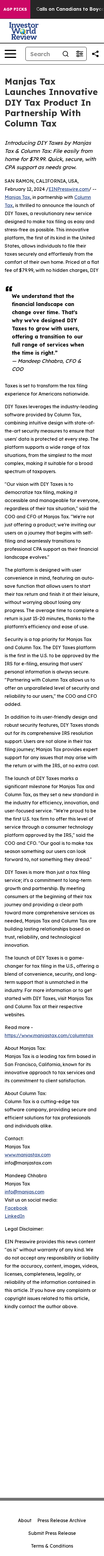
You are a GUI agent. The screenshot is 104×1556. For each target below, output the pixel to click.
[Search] (66, 54)
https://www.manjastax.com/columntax (49, 1035)
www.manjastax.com (28, 1155)
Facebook (16, 1208)
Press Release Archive (61, 1520)
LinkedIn (15, 1216)
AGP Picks (15, 9)
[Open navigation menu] (10, 54)
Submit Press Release (52, 1533)
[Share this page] (95, 54)
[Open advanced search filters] (79, 54)
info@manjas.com (24, 1192)
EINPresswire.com (69, 189)
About (24, 1520)
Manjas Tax (17, 197)
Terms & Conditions (52, 1546)
